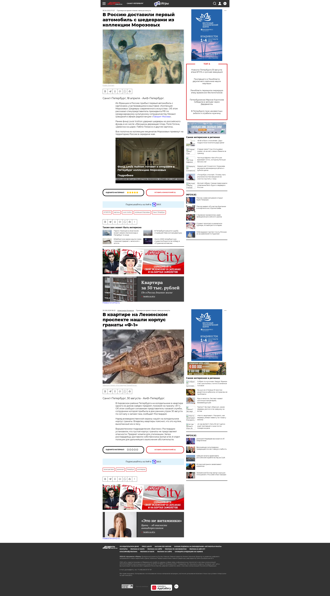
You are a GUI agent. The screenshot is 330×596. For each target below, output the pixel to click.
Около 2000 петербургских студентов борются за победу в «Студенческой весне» (167, 241)
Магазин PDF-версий (163, 546)
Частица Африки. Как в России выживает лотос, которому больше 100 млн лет (211, 160)
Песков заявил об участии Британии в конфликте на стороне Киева (211, 207)
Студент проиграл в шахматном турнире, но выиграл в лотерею (209, 224)
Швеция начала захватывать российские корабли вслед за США (210, 457)
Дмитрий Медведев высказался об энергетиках (210, 440)
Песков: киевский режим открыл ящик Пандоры (209, 199)
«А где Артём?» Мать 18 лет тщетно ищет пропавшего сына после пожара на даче (211, 426)
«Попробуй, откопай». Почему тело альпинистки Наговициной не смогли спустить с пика (211, 177)
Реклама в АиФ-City (197, 549)
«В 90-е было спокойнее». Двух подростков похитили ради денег (210, 142)
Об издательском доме (129, 546)
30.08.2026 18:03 (109, 310)
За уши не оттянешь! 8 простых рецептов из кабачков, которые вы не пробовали (212, 392)
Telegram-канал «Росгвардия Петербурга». (120, 385)
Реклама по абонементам (176, 549)
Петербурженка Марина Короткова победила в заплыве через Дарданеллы (207, 102)
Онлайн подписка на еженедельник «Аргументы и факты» (198, 546)
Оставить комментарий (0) (165, 192)
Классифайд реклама (128, 552)
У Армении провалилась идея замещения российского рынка (209, 216)
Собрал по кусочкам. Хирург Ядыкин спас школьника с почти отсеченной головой (212, 383)
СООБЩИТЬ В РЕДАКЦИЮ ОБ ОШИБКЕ (189, 552)
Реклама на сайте (154, 549)
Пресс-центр (147, 546)
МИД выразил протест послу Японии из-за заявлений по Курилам (211, 233)
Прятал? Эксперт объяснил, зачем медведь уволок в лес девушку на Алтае (211, 409)
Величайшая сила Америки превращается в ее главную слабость (211, 448)
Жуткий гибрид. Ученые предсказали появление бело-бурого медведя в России (212, 185)
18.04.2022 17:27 (109, 10)
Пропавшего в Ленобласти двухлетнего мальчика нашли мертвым (207, 81)
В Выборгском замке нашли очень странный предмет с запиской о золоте (127, 241)
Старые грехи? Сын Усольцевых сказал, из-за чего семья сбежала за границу (211, 151)
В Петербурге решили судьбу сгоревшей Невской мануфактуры (168, 232)
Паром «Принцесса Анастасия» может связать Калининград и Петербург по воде (126, 233)
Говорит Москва (161, 116)
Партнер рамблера (142, 586)
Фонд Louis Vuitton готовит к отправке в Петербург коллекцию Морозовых (146, 168)
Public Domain (108, 85)
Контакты (123, 549)
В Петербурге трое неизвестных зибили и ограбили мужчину (206, 112)
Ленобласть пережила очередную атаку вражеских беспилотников (206, 91)
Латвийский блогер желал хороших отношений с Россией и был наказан (211, 474)
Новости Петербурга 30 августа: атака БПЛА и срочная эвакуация (207, 71)
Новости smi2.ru (111, 302)
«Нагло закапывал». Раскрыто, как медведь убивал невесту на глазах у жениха (211, 418)
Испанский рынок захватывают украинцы (208, 465)
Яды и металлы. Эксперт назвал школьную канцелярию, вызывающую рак (210, 401)
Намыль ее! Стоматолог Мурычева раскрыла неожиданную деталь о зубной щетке (211, 168)
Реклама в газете (137, 549)
